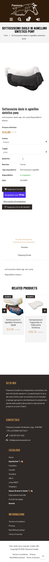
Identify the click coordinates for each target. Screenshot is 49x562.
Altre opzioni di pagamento (14, 201)
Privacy (12, 526)
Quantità (6, 158)
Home (11, 457)
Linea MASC (13, 482)
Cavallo (12, 470)
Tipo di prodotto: (9, 170)
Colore (5, 138)
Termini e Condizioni (17, 521)
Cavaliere (12, 465)
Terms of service (15, 534)
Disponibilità (7, 175)
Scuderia (12, 474)
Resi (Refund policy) (16, 530)
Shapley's (13, 486)
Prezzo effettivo (9, 127)
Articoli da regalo (16, 499)
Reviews (24, 247)
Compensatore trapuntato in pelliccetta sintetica (36, 323)
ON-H (11, 478)
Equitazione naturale (17, 495)
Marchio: (5, 164)
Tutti (6, 35)
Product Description (24, 239)
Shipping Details (24, 255)
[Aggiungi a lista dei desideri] (20, 297)
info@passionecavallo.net (19, 440)
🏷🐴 (16, 461)
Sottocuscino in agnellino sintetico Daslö (13, 322)
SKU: (4, 180)
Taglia (4, 148)
